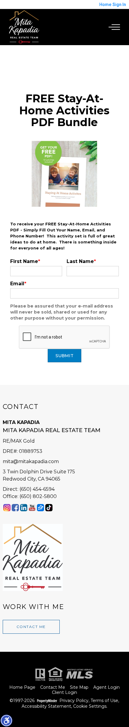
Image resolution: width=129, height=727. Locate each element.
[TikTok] (48, 507)
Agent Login (106, 687)
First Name (25, 261)
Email (18, 283)
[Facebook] (15, 507)
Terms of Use (104, 700)
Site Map (79, 687)
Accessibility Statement (46, 706)
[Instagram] (6, 507)
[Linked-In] (23, 507)
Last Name (81, 261)
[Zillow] (40, 507)
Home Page (22, 687)
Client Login (64, 692)
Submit (65, 355)
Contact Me (31, 626)
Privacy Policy (73, 700)
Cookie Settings (89, 706)
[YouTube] (32, 507)
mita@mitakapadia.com (31, 461)
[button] (6, 720)
